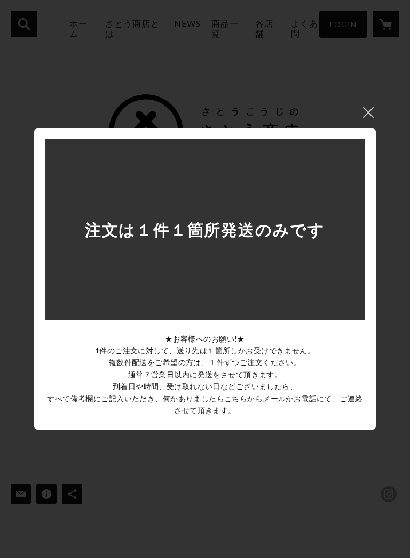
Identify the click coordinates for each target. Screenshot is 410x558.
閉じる (368, 112)
